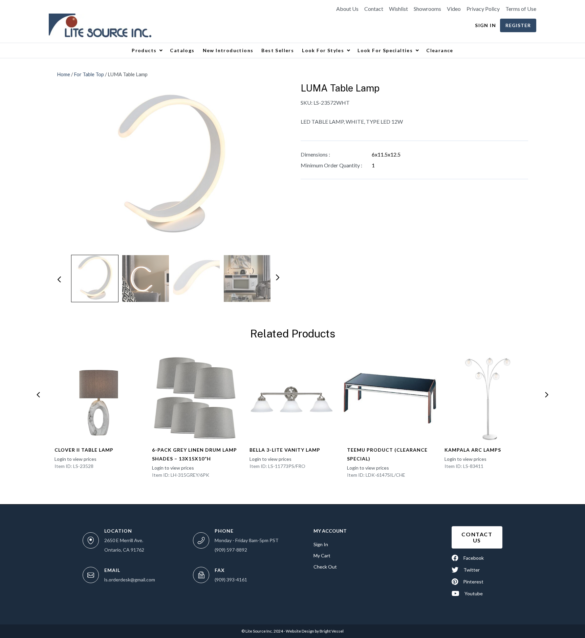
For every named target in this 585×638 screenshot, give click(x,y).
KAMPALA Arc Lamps (473, 450)
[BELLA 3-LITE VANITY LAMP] (292, 398)
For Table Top (89, 74)
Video (454, 9)
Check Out (325, 567)
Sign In (485, 25)
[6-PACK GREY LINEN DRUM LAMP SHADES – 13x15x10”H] (195, 398)
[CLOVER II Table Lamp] (97, 398)
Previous (59, 278)
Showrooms (427, 9)
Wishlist (398, 9)
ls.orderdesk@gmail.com (129, 579)
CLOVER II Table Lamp (84, 450)
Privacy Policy (483, 9)
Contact (373, 9)
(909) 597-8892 (231, 550)
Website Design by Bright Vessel (314, 631)
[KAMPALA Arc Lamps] (487, 398)
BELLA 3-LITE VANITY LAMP (285, 450)
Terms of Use (520, 9)
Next (277, 276)
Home (63, 74)
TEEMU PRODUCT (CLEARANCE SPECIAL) (387, 454)
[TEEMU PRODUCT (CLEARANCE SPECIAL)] (390, 398)
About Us (347, 9)
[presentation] (38, 394)
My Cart (321, 555)
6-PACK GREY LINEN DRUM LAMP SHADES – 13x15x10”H (194, 454)
